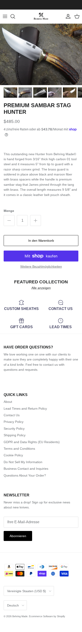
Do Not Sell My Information (23, 462)
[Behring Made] (41, 16)
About (8, 402)
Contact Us (12, 415)
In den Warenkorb (41, 240)
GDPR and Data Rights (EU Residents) (32, 442)
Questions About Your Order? (25, 475)
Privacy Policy (13, 422)
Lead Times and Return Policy (25, 408)
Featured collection (41, 281)
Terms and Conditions (19, 448)
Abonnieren (18, 536)
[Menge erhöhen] (35, 220)
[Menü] (5, 16)
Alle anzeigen (41, 288)
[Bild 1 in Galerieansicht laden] (41, 54)
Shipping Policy (15, 435)
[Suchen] (15, 16)
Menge (9, 211)
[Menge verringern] (9, 220)
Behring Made (20, 616)
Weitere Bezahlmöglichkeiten (41, 266)
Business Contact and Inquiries (26, 468)
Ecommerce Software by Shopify (47, 616)
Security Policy (14, 428)
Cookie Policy (13, 455)
